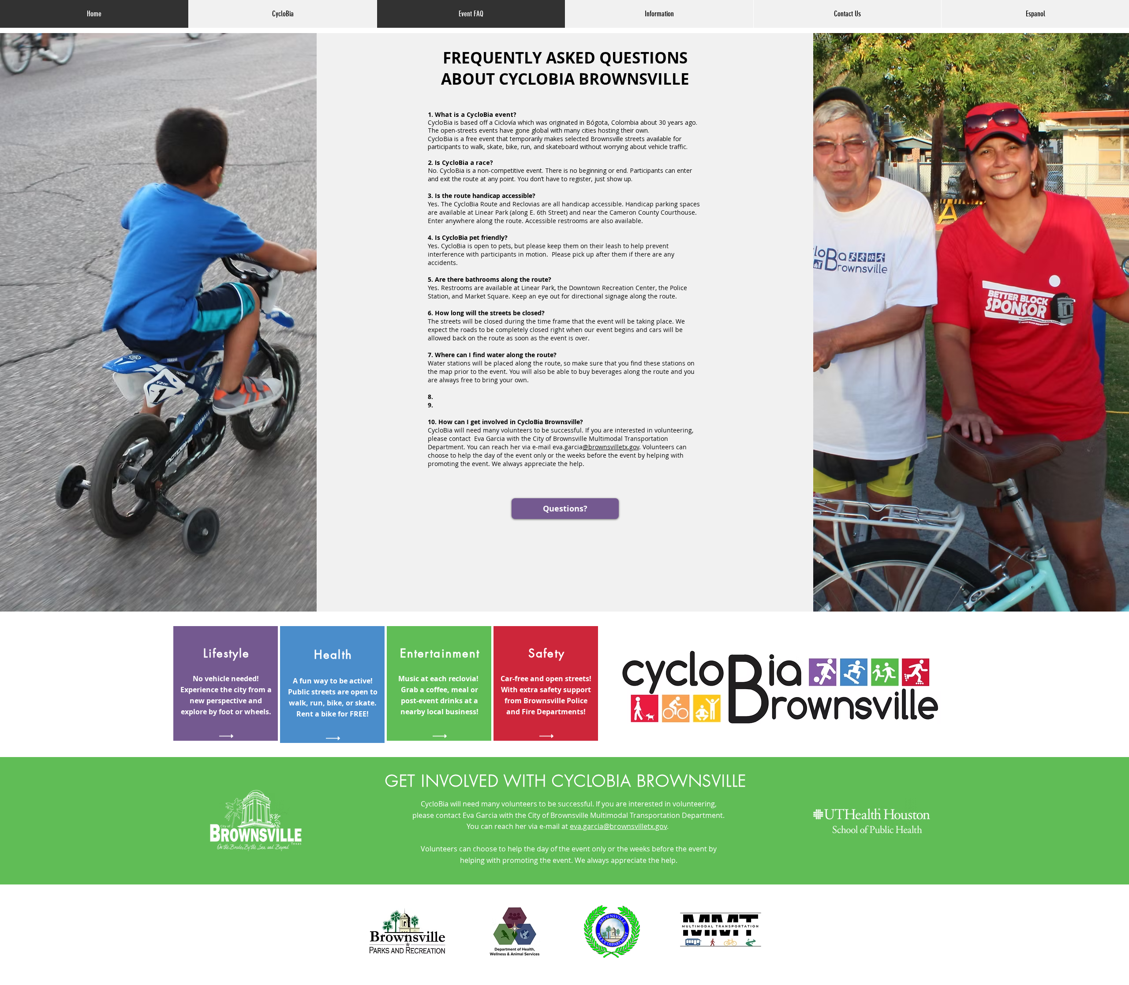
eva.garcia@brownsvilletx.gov (618, 826)
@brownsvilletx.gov (611, 447)
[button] (659, 14)
